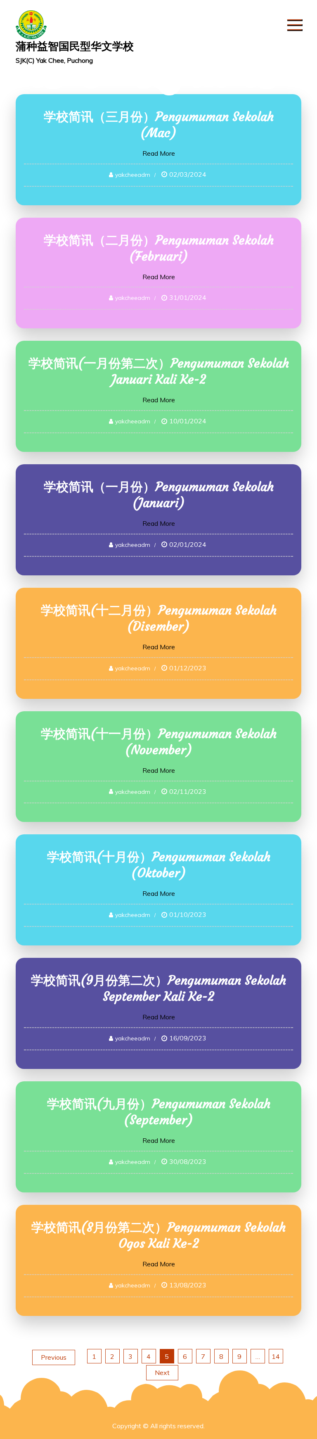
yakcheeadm (132, 174)
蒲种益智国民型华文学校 (75, 46)
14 (276, 1356)
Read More (158, 153)
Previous (53, 1357)
